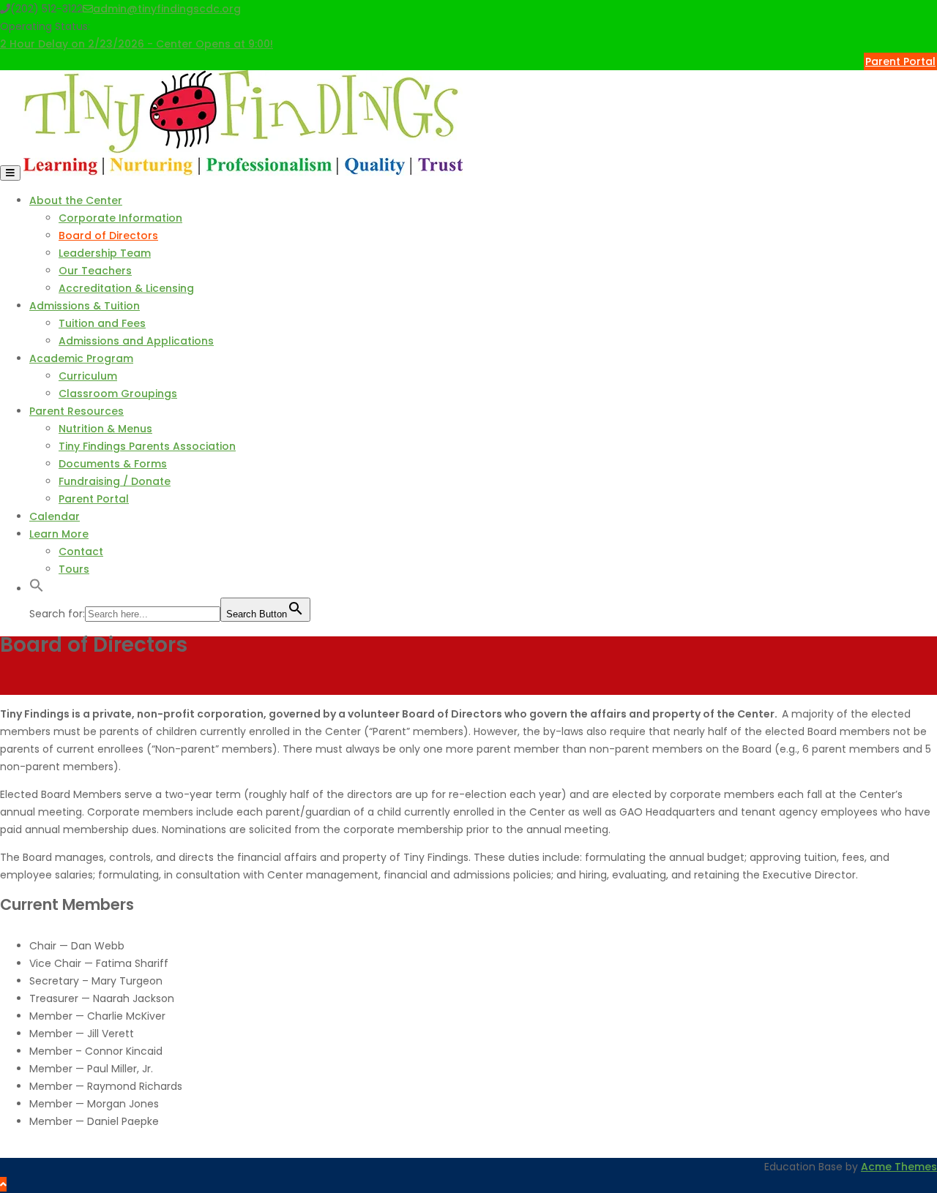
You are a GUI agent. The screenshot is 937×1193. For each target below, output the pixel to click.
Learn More (59, 534)
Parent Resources (76, 411)
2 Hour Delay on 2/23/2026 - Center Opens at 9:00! (136, 44)
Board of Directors (108, 235)
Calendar (54, 516)
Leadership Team (105, 253)
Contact (81, 551)
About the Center (75, 200)
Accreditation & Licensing (126, 288)
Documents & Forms (113, 463)
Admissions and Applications (136, 341)
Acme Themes (899, 1166)
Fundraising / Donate (115, 481)
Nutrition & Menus (105, 428)
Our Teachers (95, 270)
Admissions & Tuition (84, 305)
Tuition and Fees (102, 323)
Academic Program (81, 358)
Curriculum (88, 376)
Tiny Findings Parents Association (147, 446)
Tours (74, 569)
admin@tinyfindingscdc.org (167, 8)
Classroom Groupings (118, 393)
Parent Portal (900, 61)
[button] (36, 589)
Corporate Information (120, 218)
